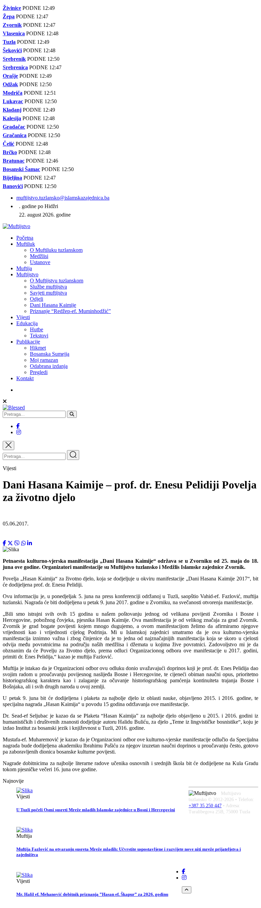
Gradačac (14, 127)
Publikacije (28, 342)
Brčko (10, 152)
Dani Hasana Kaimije (53, 305)
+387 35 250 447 (205, 805)
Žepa (9, 16)
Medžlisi (39, 256)
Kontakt (25, 378)
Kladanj (12, 110)
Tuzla (9, 42)
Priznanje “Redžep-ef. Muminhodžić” (70, 311)
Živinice (12, 8)
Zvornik (12, 25)
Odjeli (36, 299)
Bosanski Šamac (21, 169)
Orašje (10, 76)
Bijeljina (12, 178)
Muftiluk (25, 244)
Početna (24, 238)
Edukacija (27, 323)
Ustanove (40, 262)
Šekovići (12, 50)
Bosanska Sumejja (49, 354)
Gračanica (15, 135)
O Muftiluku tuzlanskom (56, 250)
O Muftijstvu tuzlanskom (56, 280)
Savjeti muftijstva (48, 293)
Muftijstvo (27, 274)
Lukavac (13, 101)
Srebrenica (15, 67)
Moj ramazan (44, 360)
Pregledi (39, 372)
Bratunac (13, 161)
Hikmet (38, 348)
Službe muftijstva (48, 287)
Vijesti (23, 317)
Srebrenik (14, 59)
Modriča (12, 93)
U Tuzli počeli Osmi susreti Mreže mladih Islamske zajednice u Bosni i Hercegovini (95, 809)
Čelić (8, 144)
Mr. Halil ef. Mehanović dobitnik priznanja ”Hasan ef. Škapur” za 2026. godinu (92, 894)
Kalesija (12, 118)
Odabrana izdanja (49, 366)
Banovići (13, 186)
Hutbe (36, 329)
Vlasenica (14, 33)
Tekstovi (39, 335)
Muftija (24, 268)
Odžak (10, 84)
